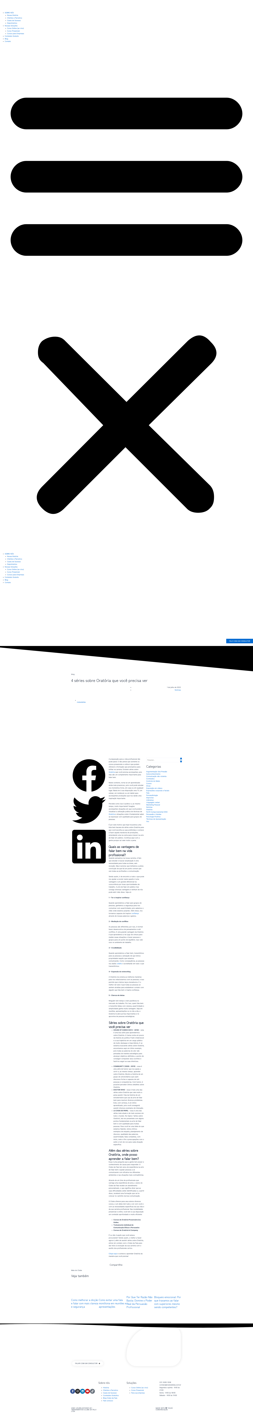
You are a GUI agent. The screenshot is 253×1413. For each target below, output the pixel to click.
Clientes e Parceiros (14, 18)
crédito (119, 964)
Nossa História (12, 15)
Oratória (112, 772)
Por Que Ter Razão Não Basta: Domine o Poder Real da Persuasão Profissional (139, 1302)
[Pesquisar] (181, 760)
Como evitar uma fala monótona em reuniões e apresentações (112, 1303)
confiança (135, 913)
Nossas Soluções (11, 26)
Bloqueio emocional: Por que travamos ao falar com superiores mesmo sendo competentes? (167, 1302)
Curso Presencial (13, 31)
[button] (126, 298)
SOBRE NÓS (9, 13)
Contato (8, 41)
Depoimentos (12, 23)
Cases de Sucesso (14, 20)
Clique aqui (113, 1254)
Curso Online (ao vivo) (15, 28)
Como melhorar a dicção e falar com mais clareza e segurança (84, 1303)
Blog (6, 39)
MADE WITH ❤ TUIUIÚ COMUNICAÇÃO (164, 1409)
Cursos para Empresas (15, 33)
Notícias (178, 690)
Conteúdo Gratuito (12, 36)
